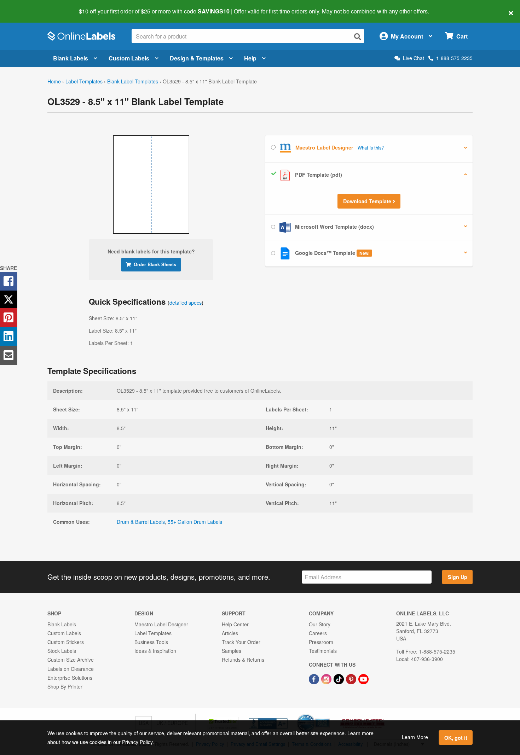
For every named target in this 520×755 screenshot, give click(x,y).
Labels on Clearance (70, 668)
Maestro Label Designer (161, 624)
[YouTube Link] (363, 678)
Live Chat (413, 58)
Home (54, 81)
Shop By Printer (64, 686)
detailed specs (185, 302)
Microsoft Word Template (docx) (334, 226)
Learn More (415, 737)
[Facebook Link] (314, 678)
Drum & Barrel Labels (141, 521)
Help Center (235, 624)
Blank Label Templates (132, 81)
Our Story (319, 624)
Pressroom (321, 641)
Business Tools (151, 641)
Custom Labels (129, 58)
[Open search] (357, 36)
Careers (318, 633)
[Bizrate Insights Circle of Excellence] (327, 715)
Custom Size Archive (70, 659)
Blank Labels (70, 58)
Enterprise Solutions (69, 677)
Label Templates (84, 81)
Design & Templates (197, 58)
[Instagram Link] (327, 678)
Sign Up (457, 576)
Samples (231, 650)
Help (250, 58)
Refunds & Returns (243, 659)
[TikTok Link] (339, 678)
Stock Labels (61, 650)
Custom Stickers (65, 641)
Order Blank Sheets (155, 264)
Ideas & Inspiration (155, 650)
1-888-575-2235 (454, 58)
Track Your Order (241, 641)
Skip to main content (25, 6)
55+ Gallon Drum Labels (195, 521)
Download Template (368, 201)
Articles (230, 633)
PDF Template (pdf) (318, 174)
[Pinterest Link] (352, 678)
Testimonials (323, 650)
